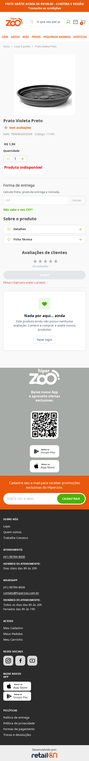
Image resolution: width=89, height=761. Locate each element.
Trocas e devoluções (17, 735)
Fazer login (44, 340)
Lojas (6, 526)
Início (6, 46)
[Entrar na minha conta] (68, 21)
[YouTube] (32, 661)
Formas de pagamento (19, 729)
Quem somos (12, 532)
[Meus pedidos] (75, 22)
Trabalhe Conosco (15, 538)
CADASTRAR (71, 499)
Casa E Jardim (22, 46)
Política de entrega (16, 717)
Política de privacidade (19, 723)
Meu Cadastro (13, 628)
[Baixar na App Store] (17, 686)
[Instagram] (8, 661)
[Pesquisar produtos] (32, 22)
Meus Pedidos (13, 634)
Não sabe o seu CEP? (18, 210)
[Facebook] (20, 661)
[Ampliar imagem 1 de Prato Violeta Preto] (44, 84)
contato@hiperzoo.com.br (21, 593)
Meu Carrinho (13, 640)
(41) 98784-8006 (14, 557)
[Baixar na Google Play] (17, 696)
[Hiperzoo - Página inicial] (14, 22)
